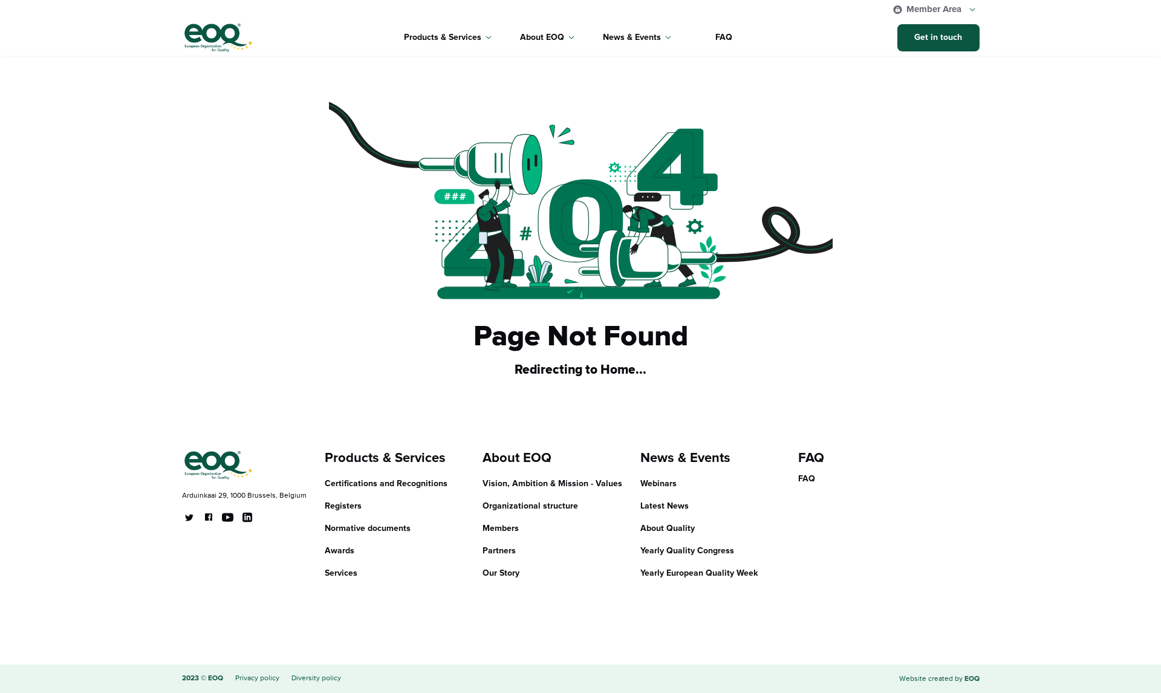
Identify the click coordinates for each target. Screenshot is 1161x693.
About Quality (667, 528)
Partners (499, 551)
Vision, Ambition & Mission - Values (552, 484)
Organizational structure (530, 506)
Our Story (501, 573)
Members (501, 528)
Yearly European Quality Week (699, 573)
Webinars (658, 484)
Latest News (664, 506)
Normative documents (368, 528)
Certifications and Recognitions (386, 484)
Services (341, 573)
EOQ (972, 679)
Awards (339, 551)
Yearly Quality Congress (687, 551)
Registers (343, 506)
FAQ (723, 37)
